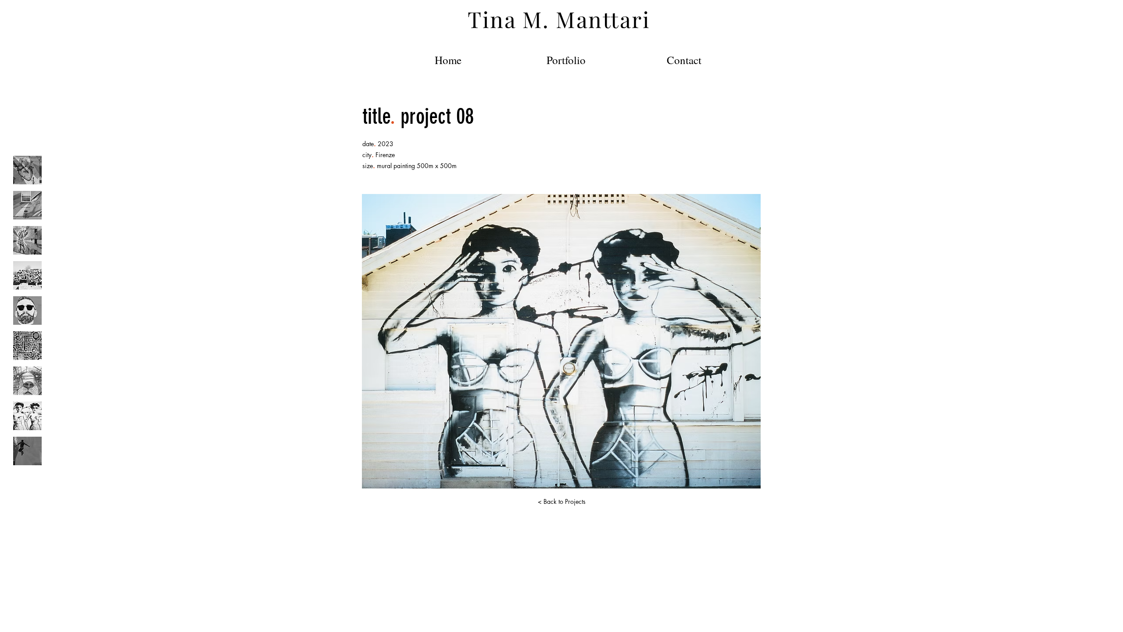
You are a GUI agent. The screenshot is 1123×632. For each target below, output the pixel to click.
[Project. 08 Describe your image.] (27, 416)
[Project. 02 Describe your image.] (27, 205)
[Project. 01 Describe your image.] (27, 170)
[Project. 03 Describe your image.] (27, 240)
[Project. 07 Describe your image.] (27, 380)
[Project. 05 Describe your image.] (27, 310)
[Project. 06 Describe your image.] (27, 345)
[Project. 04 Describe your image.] (27, 275)
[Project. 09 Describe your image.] (27, 451)
